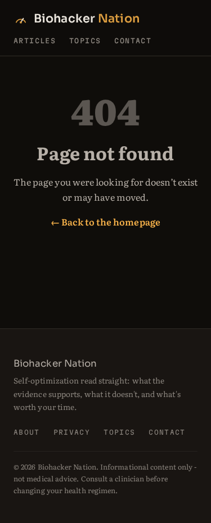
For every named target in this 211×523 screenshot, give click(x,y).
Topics (85, 40)
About (27, 432)
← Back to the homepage (105, 221)
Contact (132, 40)
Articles (35, 40)
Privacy (71, 432)
